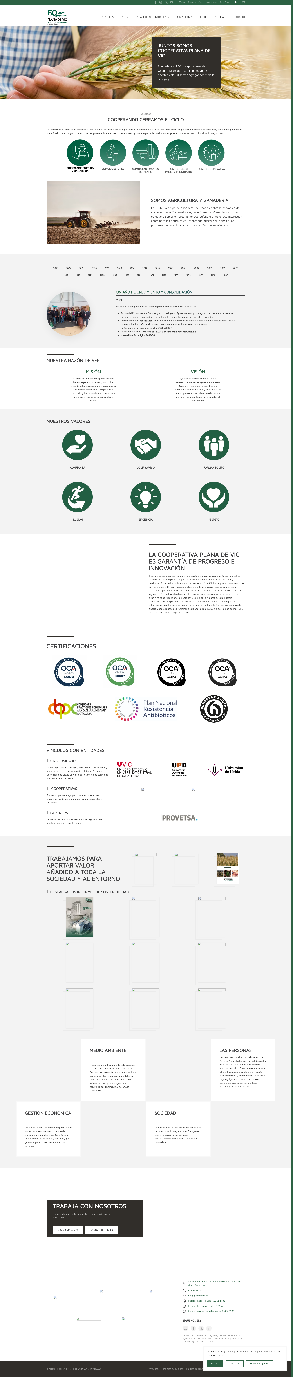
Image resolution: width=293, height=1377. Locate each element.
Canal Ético (224, 2)
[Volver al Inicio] (58, 17)
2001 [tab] (222, 268)
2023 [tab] (55, 268)
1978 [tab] (164, 276)
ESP (237, 2)
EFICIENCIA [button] (146, 520)
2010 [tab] (157, 268)
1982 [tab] (139, 276)
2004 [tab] (196, 268)
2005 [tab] (183, 268)
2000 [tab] (235, 268)
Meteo (182, 2)
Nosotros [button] (108, 17)
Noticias (220, 17)
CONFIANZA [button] (77, 468)
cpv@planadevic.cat (198, 1296)
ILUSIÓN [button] (77, 520)
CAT (243, 2)
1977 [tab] (176, 276)
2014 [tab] (144, 268)
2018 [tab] (119, 268)
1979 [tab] (152, 276)
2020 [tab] (94, 268)
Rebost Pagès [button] (184, 17)
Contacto (239, 17)
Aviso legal (154, 1369)
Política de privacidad (197, 1369)
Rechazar (234, 1364)
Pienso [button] (125, 17)
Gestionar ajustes (259, 1364)
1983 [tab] (127, 276)
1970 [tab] (201, 276)
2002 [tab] (209, 268)
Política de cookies (173, 1369)
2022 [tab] (68, 268)
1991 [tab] (90, 276)
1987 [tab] (114, 276)
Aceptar (215, 1364)
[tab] (80, 156)
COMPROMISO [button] (146, 468)
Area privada (211, 2)
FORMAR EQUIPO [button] (213, 468)
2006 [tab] (170, 268)
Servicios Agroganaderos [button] (153, 17)
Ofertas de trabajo (102, 1230)
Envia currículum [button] (68, 1230)
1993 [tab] (78, 276)
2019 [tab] (107, 268)
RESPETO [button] (213, 520)
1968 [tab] (213, 276)
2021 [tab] (81, 268)
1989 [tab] (102, 276)
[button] (77, 445)
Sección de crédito (195, 2)
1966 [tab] (225, 276)
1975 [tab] (188, 276)
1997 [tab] (66, 276)
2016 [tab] (132, 268)
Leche (203, 17)
